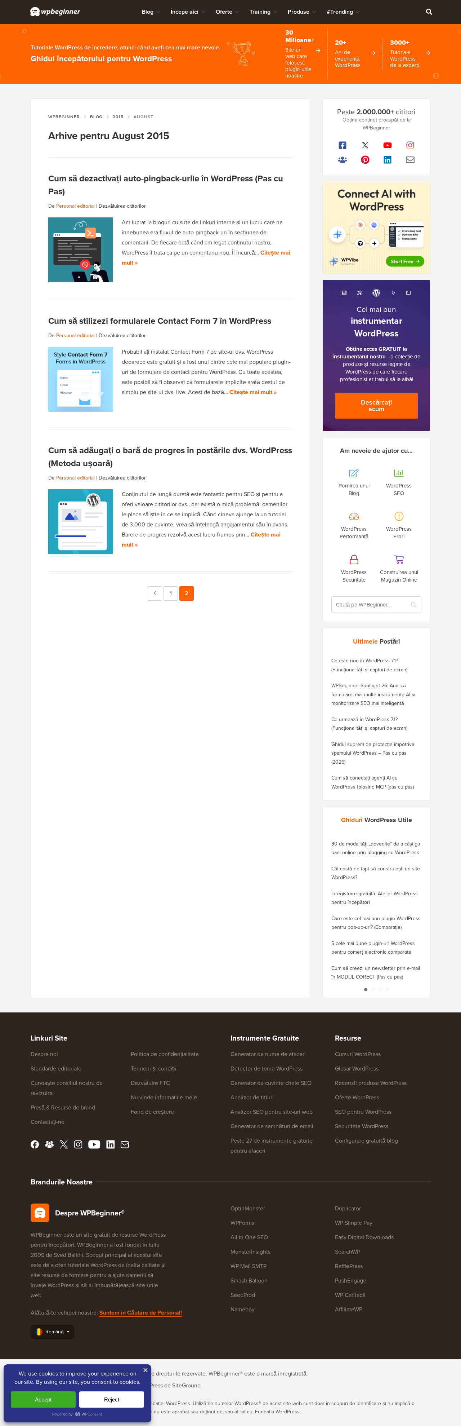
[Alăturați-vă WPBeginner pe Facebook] (342, 145)
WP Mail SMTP (248, 1266)
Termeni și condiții (153, 1068)
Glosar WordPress (357, 1068)
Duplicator (348, 1208)
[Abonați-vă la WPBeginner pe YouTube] (387, 145)
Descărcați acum (376, 406)
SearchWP (347, 1252)
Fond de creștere (152, 1112)
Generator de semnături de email (271, 1126)
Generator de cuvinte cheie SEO (271, 1083)
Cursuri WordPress (358, 1054)
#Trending (340, 12)
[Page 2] (372, 989)
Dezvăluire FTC (150, 1083)
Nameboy (242, 1309)
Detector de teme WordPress (266, 1068)
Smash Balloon (249, 1280)
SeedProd (242, 1295)
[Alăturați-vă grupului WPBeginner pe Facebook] (342, 160)
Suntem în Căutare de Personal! (140, 1312)
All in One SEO (249, 1237)
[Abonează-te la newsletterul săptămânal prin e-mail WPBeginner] (410, 160)
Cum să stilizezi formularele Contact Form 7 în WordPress (159, 320)
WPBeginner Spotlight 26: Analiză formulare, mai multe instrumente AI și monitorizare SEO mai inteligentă (373, 694)
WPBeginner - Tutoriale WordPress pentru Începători (55, 11)
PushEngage (350, 1280)
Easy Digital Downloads (364, 1237)
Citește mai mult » (253, 392)
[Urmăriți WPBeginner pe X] (365, 145)
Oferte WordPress (357, 1097)
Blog (147, 12)
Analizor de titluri (252, 1097)
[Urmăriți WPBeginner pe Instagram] (410, 145)
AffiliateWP (348, 1309)
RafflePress (349, 1266)
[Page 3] (380, 989)
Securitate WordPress (361, 1126)
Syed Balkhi (68, 1255)
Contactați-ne (47, 1122)
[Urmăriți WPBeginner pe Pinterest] (365, 160)
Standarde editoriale (56, 1068)
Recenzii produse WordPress (371, 1083)
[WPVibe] (376, 228)
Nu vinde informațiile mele (164, 1097)
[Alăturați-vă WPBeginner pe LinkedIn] (387, 160)
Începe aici (184, 12)
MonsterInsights (250, 1252)
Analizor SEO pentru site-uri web (271, 1112)
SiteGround (186, 1385)
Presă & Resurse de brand (63, 1107)
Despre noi (44, 1054)
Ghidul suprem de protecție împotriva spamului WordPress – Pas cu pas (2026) (372, 753)
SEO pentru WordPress (363, 1112)
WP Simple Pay (353, 1223)
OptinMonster (247, 1208)
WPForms (242, 1223)
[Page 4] (387, 989)
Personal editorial (75, 206)
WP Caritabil (350, 1295)
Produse (298, 12)
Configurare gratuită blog (366, 1140)
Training (260, 12)
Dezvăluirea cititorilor (122, 206)
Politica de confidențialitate (165, 1054)
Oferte (224, 12)
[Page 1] (365, 989)
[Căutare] (429, 11)
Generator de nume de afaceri (268, 1054)
